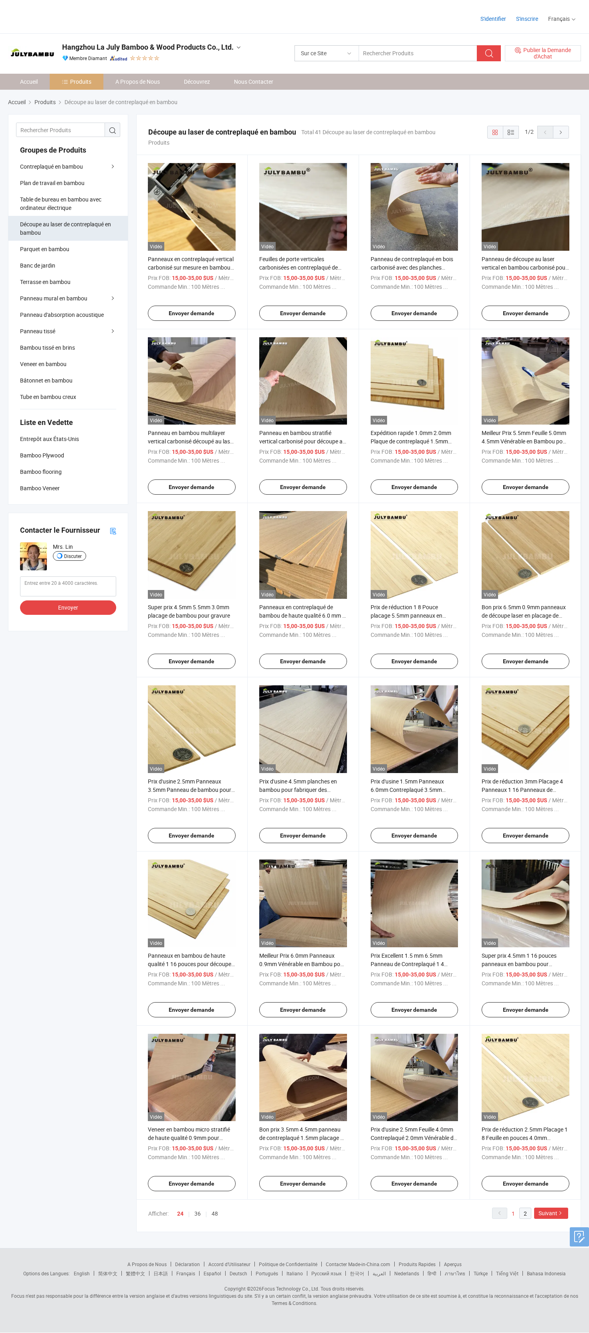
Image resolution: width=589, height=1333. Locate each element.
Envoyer (68, 607)
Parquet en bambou (44, 249)
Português (267, 1273)
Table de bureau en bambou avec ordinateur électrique (60, 203)
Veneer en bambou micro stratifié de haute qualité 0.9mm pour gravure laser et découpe (189, 1138)
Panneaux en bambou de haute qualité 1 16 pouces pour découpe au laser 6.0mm (189, 964)
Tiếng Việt (507, 1273)
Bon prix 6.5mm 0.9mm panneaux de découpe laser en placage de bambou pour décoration (524, 615)
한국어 (357, 1273)
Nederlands (406, 1273)
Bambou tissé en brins (47, 347)
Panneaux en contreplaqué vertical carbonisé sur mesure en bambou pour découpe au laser (191, 267)
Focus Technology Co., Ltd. (290, 1288)
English (82, 1273)
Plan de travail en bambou (52, 183)
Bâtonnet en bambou (46, 380)
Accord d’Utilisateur (229, 1264)
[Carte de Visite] (113, 530)
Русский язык (326, 1273)
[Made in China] (59, 15)
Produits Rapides (417, 1264)
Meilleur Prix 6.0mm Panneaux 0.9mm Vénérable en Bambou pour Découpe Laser (302, 964)
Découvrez (197, 81)
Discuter (73, 556)
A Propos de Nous (137, 81)
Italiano (294, 1273)
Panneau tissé (37, 331)
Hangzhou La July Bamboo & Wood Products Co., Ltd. (148, 47)
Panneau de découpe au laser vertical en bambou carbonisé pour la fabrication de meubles (524, 267)
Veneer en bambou (43, 364)
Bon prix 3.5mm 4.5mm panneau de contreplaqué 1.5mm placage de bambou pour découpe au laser (302, 1138)
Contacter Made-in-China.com (358, 1264)
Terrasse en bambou (45, 282)
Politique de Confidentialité (288, 1264)
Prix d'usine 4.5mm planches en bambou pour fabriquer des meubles (298, 789)
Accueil (29, 81)
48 (215, 1213)
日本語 (160, 1273)
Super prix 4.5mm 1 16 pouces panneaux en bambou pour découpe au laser (519, 964)
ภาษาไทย (455, 1273)
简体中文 (107, 1273)
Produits (80, 81)
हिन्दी (432, 1273)
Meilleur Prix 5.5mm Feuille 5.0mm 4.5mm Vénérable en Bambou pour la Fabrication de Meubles (525, 441)
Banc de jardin (37, 265)
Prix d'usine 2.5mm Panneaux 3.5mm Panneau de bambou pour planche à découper (189, 789)
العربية (379, 1273)
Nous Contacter (253, 81)
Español (212, 1273)
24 (180, 1213)
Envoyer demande (191, 313)
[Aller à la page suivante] (561, 132)
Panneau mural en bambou (53, 298)
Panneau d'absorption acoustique (62, 314)
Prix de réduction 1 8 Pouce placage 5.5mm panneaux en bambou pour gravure (406, 615)
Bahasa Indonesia (546, 1273)
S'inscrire (527, 18)
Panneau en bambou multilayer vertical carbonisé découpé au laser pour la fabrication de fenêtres (191, 441)
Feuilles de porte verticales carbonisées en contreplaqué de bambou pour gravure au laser (298, 267)
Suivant (548, 1213)
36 (197, 1213)
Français (185, 1273)
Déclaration (187, 1264)
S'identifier (493, 18)
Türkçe (481, 1273)
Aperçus (453, 1264)
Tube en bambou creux (48, 397)
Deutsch (238, 1273)
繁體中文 (135, 1273)
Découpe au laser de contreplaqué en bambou (65, 228)
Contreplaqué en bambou (51, 166)
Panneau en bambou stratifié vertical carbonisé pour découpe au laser (302, 441)
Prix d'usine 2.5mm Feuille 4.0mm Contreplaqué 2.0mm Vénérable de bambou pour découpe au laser (413, 1138)
